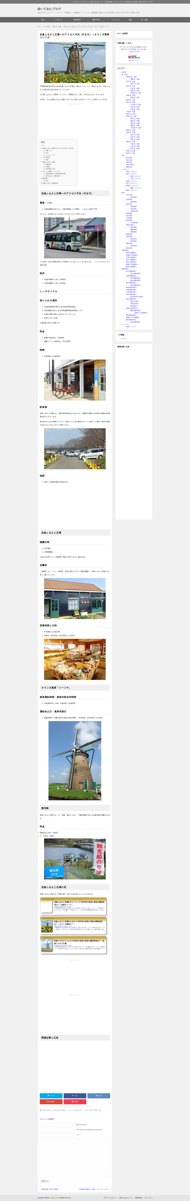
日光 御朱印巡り (136, 285)
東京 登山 (129, 162)
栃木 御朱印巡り (131, 283)
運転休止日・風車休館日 (53, 176)
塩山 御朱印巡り (136, 280)
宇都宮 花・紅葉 (136, 93)
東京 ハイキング (131, 171)
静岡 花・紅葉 (130, 130)
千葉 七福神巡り (131, 257)
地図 (47, 159)
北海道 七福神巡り (132, 255)
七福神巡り (77, 20)
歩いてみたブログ (49, 8)
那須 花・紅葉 (135, 90)
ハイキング (58, 20)
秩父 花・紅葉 (135, 107)
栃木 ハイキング (131, 174)
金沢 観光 (134, 197)
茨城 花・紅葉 (130, 95)
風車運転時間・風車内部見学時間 (56, 173)
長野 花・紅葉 (130, 141)
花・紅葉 (144, 20)
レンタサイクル (50, 155)
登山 (43, 20)
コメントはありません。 (76, 1110)
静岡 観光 (129, 234)
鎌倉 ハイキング (136, 188)
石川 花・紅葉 (130, 81)
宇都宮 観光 (134, 211)
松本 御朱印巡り (136, 322)
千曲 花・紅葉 (135, 144)
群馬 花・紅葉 (130, 100)
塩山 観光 (134, 239)
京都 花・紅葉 (130, 151)
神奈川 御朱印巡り (132, 308)
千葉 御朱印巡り (131, 292)
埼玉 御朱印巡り (131, 294)
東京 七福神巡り (131, 262)
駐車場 (48, 157)
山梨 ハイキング (131, 181)
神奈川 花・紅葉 (131, 116)
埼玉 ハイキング (131, 183)
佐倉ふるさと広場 (49, 162)
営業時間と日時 (50, 169)
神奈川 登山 (130, 165)
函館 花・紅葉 (135, 79)
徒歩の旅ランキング (134, 60)
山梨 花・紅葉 (130, 132)
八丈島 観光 (134, 222)
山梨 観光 (129, 236)
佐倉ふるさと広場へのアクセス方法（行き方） (59, 148)
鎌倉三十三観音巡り (141, 313)
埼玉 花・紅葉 (130, 102)
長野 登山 (129, 167)
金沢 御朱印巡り (136, 273)
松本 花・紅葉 (135, 148)
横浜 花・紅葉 (135, 121)
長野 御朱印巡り (131, 320)
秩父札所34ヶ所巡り (137, 296)
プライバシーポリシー (81, 2)
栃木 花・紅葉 (130, 86)
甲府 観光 (134, 241)
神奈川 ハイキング (132, 185)
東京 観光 (129, 220)
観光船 (45, 178)
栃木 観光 (129, 204)
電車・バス (49, 150)
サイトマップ (118, 2)
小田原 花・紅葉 (136, 128)
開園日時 (48, 164)
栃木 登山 (129, 158)
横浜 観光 (134, 227)
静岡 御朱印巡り (131, 315)
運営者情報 (109, 2)
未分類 (124, 72)
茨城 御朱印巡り (131, 290)
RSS (151, 2)
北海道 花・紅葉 (131, 77)
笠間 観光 (134, 202)
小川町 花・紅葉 (136, 104)
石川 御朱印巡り (131, 271)
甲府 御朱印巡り (136, 278)
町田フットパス (131, 327)
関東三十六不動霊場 (132, 317)
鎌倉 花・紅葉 (135, 123)
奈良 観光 (129, 248)
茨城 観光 (129, 199)
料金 (47, 180)
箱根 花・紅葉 (135, 125)
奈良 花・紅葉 (130, 153)
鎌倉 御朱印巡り (136, 310)
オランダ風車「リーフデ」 (52, 171)
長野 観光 (129, 243)
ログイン (124, 338)
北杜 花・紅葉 (135, 137)
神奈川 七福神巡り (132, 264)
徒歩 (47, 153)
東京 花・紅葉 (130, 114)
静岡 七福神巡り (131, 266)
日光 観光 (134, 209)
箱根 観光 (134, 232)
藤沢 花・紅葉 (135, 118)
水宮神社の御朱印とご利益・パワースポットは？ (93, 1189)
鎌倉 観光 (134, 229)
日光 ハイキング (136, 178)
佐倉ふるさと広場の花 (50, 183)
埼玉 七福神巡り (131, 259)
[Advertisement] (75, 122)
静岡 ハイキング (131, 190)
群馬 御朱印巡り (131, 287)
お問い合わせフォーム (96, 2)
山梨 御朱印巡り (131, 276)
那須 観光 (134, 206)
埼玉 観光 (129, 215)
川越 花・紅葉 (135, 109)
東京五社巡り (135, 303)
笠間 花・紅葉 (135, 97)
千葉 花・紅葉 (97, 1110)
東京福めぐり (135, 306)
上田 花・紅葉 (135, 146)
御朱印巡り (96, 20)
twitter (136, 2)
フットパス (115, 20)
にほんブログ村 (134, 51)
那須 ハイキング (136, 176)
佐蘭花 (48, 166)
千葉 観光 (129, 218)
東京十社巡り (135, 301)
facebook (144, 2)
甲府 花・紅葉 (135, 139)
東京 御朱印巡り (131, 299)
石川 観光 (129, 195)
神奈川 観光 (130, 225)
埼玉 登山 (129, 160)
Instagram (129, 2)
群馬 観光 (129, 213)
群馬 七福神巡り (131, 252)
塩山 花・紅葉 (135, 134)
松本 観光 (134, 246)
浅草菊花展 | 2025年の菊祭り (50, 1189)
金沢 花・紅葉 (135, 84)
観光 (130, 20)
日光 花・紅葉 (135, 88)
